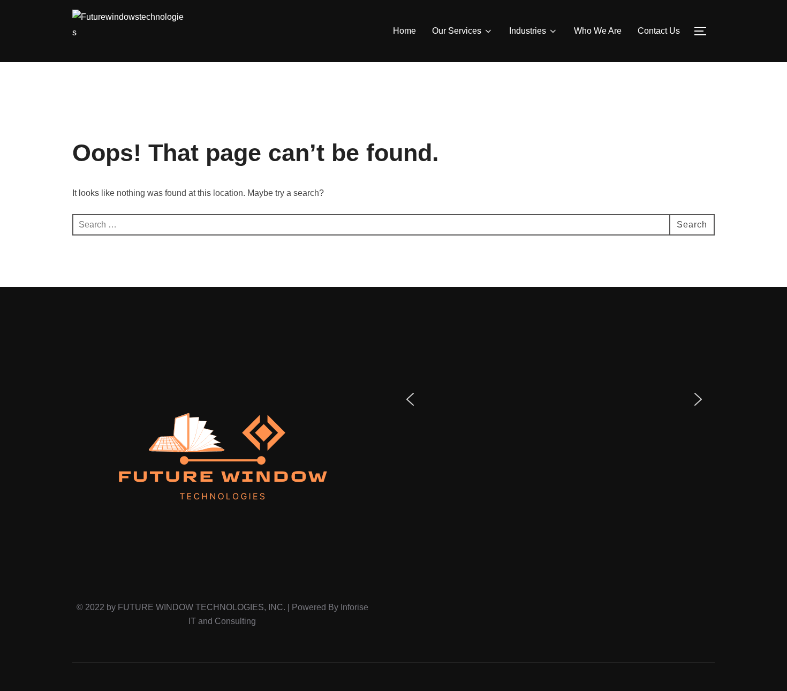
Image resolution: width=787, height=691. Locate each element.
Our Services (456, 30)
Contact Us (659, 30)
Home (404, 30)
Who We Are (598, 30)
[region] (554, 399)
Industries (527, 30)
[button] (410, 399)
